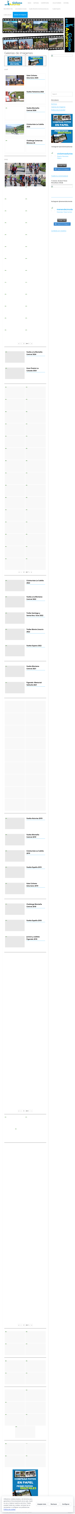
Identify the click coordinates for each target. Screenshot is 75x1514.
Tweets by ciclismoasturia (59, 176)
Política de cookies (9, 1509)
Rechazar (54, 1504)
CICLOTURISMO (57, 3)
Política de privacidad (58, 110)
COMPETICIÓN (45, 3)
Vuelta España (56, 9)
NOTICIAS (36, 3)
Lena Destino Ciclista (21, 9)
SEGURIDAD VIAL (8, 9)
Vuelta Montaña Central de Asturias (39, 9)
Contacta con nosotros (58, 231)
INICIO (29, 3)
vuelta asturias (8, 14)
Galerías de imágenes (20, 14)
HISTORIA (66, 3)
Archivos (54, 104)
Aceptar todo (41, 1504)
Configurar (65, 1504)
